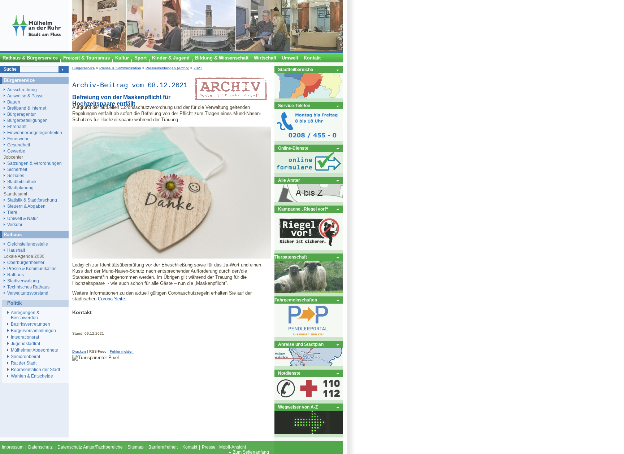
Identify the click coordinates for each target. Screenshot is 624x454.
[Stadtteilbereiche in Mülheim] (308, 97)
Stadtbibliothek (21, 181)
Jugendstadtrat (25, 343)
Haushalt (16, 250)
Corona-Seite (111, 298)
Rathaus (15, 274)
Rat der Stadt (23, 363)
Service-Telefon (294, 105)
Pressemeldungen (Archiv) (167, 68)
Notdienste (289, 373)
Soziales (15, 175)
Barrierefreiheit (163, 447)
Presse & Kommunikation (120, 68)
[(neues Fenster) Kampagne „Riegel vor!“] (308, 248)
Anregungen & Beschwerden (25, 315)
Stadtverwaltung (23, 280)
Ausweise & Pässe (25, 95)
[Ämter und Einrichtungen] (308, 200)
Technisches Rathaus (28, 287)
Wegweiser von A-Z (298, 407)
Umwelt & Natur (22, 218)
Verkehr (14, 224)
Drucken (79, 351)
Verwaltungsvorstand (27, 293)
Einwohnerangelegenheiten (34, 132)
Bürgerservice (83, 68)
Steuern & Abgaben (26, 206)
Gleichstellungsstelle (27, 244)
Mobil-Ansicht (232, 447)
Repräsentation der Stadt (35, 369)
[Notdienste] (308, 398)
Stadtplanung (20, 187)
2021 (198, 68)
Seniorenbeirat (25, 356)
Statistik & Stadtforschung (32, 200)
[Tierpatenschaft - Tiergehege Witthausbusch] (308, 291)
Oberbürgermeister (25, 262)
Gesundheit (18, 144)
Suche (10, 69)
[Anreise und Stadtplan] (308, 364)
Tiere (12, 212)
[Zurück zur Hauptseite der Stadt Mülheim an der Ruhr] (36, 49)
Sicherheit (17, 169)
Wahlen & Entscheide (32, 376)
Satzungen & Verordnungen (34, 163)
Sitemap (135, 447)
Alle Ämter (289, 180)
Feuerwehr (18, 138)
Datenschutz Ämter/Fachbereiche (90, 447)
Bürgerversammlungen (33, 330)
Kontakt (189, 447)
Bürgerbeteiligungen (27, 120)
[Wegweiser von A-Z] (308, 432)
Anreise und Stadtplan (301, 344)
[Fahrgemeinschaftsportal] (308, 335)
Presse (209, 447)
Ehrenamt (16, 126)
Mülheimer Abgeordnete (34, 350)
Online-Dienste (293, 148)
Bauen (13, 102)
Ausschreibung (22, 89)
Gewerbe (16, 151)
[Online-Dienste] (308, 171)
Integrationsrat (25, 337)
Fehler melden (122, 351)
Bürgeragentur (21, 114)
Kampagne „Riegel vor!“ (303, 209)
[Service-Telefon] (308, 139)
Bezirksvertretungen (30, 324)
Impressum (12, 447)
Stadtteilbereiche (295, 69)
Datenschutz (40, 447)
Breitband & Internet (26, 108)
